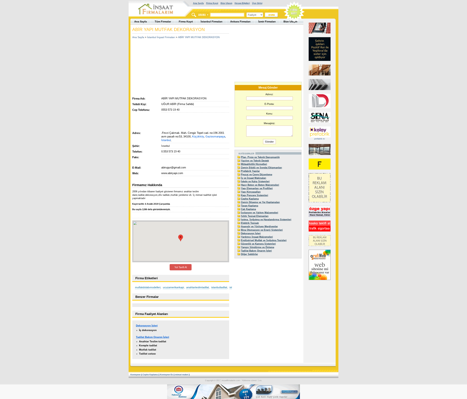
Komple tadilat (148, 345)
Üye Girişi (257, 3)
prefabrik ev (319, 139)
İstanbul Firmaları (211, 21)
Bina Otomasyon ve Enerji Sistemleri (262, 230)
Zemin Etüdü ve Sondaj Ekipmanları (261, 167)
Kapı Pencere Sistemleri (254, 195)
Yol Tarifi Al (180, 267)
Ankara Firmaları (240, 21)
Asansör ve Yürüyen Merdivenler (259, 226)
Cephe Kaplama (250, 198)
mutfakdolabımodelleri (148, 287)
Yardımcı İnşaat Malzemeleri (257, 236)
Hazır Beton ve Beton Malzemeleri (260, 185)
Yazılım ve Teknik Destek (255, 160)
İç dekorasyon (148, 330)
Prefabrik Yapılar (250, 171)
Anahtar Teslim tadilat (152, 341)
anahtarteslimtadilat (197, 287)
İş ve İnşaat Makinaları (253, 178)
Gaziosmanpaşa (215, 136)
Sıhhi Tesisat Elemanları (255, 216)
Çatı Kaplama (248, 209)
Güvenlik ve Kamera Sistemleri (258, 243)
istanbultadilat (219, 287)
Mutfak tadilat (147, 349)
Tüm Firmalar (163, 21)
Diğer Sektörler (249, 254)
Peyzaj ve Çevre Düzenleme (256, 174)
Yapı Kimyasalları (251, 191)
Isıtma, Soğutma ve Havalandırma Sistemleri (266, 219)
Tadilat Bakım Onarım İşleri (152, 337)
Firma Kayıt (212, 3)
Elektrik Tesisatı (250, 223)
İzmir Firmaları (267, 21)
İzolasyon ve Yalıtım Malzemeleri (259, 212)
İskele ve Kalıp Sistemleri (255, 181)
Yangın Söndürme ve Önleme (257, 247)
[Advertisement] (163, 66)
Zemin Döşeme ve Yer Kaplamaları (260, 202)
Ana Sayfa (198, 3)
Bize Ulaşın (226, 3)
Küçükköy (198, 136)
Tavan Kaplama (249, 205)
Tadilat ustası (147, 353)
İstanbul (166, 140)
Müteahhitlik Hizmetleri (254, 164)
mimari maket (181, 374)
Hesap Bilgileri (242, 3)
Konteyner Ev (166, 374)
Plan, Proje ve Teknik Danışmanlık (260, 157)
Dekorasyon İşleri (147, 325)
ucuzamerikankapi (173, 287)
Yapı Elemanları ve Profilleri (257, 188)
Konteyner (135, 374)
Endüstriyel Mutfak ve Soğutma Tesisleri (264, 240)
